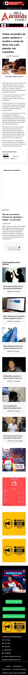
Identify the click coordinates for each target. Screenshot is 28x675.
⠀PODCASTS (7, 646)
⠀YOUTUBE (7, 643)
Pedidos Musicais (15, 602)
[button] (24, 571)
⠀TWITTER (6, 640)
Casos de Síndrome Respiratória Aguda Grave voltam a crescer (12, 407)
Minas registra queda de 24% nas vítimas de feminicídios (13, 287)
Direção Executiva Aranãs (15, 616)
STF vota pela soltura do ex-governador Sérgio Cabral (13, 437)
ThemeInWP (22, 673)
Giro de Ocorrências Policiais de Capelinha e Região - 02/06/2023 (12, 217)
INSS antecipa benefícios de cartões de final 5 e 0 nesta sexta (13, 347)
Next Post (5, 210)
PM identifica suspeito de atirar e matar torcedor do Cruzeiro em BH (12, 377)
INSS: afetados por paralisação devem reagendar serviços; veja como (14, 317)
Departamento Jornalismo (15, 609)
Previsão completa (7, 504)
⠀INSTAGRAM (7, 650)
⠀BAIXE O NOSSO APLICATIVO (12, 656)
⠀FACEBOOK (7, 653)
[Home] (3, 25)
